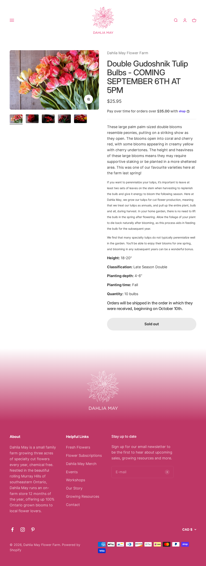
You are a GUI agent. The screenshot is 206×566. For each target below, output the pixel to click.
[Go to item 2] (32, 119)
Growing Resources (82, 496)
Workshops (75, 480)
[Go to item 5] (80, 119)
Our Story (74, 488)
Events (72, 472)
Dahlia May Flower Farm (127, 53)
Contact (73, 505)
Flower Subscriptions (84, 455)
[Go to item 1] (16, 119)
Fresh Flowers (78, 447)
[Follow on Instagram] (22, 529)
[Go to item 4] (64, 119)
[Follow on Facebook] (12, 529)
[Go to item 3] (48, 119)
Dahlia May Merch (81, 464)
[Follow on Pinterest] (33, 529)
